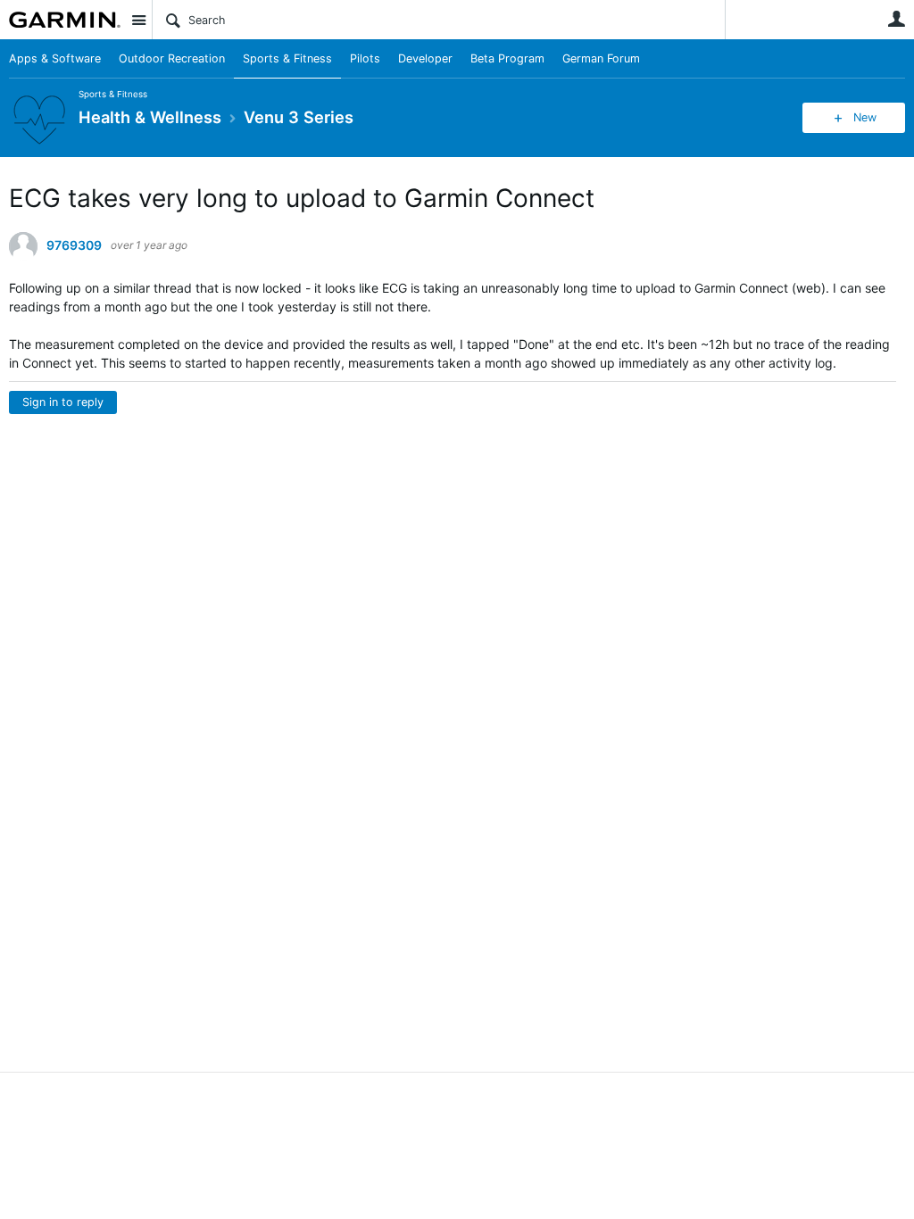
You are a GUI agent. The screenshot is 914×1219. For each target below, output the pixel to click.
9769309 (74, 245)
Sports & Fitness (287, 58)
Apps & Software (55, 58)
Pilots (365, 58)
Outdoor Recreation (172, 58)
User (896, 19)
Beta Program (507, 58)
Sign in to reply (63, 402)
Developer (425, 58)
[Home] (64, 20)
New (865, 117)
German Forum (601, 58)
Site (138, 19)
